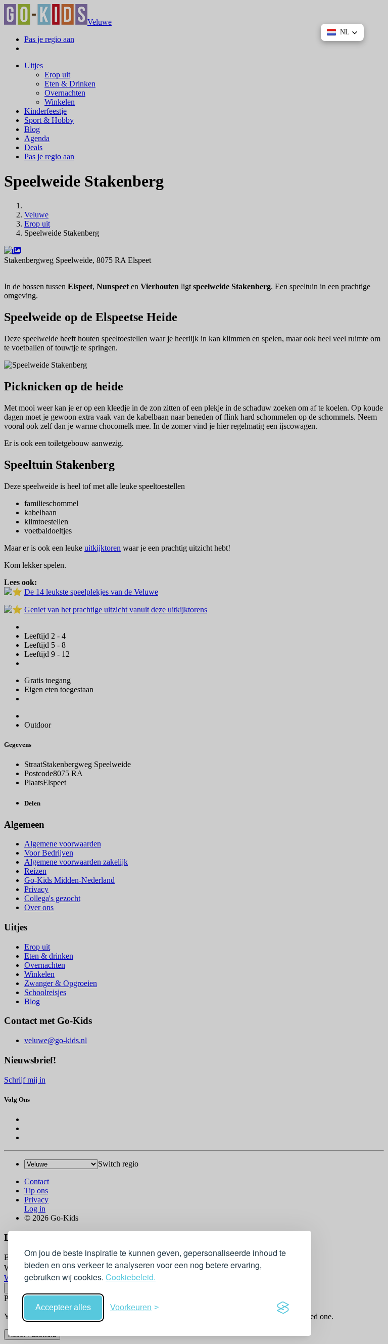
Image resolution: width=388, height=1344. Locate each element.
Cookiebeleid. (131, 1277)
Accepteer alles (63, 1307)
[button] (342, 32)
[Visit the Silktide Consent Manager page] (283, 1307)
